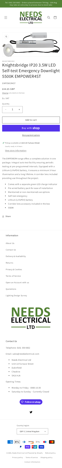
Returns (9, 262)
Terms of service (32, 457)
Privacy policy (17, 457)
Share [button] (8, 216)
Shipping (5, 93)
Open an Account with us (17, 282)
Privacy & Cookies (14, 269)
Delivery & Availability (16, 256)
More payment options (31, 135)
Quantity (5, 104)
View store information (15, 150)
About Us (10, 243)
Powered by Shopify (35, 453)
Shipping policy (46, 457)
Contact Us (11, 249)
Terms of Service (13, 276)
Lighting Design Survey (16, 295)
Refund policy (50, 453)
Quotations (11, 289)
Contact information (32, 462)
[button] (6, 17)
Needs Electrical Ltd (19, 453)
